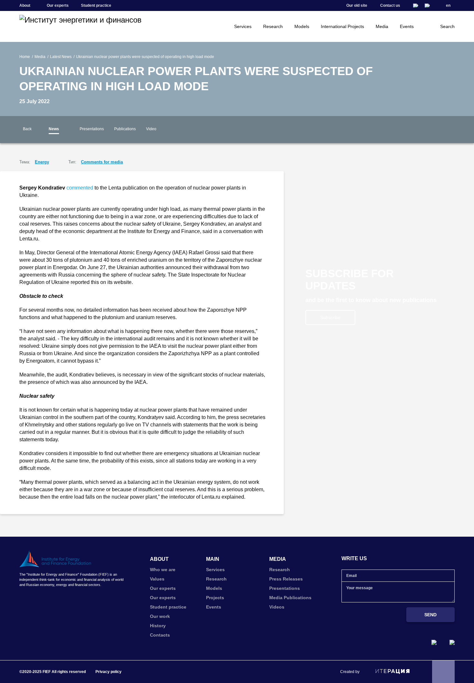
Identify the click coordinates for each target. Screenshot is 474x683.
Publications (125, 129)
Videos (276, 607)
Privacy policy (108, 671)
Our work (160, 616)
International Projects (342, 26)
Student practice (96, 5)
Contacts (160, 635)
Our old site (356, 5)
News (54, 129)
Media (382, 26)
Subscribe (330, 317)
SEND (430, 614)
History (158, 625)
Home (24, 56)
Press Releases (286, 578)
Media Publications (290, 597)
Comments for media (102, 162)
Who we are (162, 569)
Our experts (58, 5)
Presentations (92, 129)
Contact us (390, 5)
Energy (42, 162)
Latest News (61, 56)
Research (273, 26)
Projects (215, 597)
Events (407, 26)
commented (79, 187)
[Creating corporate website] (392, 671)
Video (151, 129)
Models (301, 26)
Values (157, 578)
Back (27, 129)
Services (243, 26)
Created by (350, 671)
